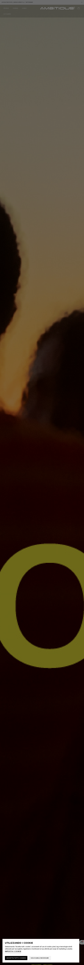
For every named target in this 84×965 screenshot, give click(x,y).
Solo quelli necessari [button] (40, 958)
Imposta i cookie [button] (13, 951)
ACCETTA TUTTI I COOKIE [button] (16, 958)
